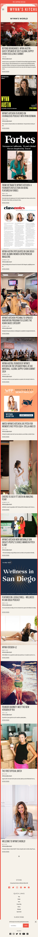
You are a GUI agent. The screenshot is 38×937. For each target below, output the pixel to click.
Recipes (19, 899)
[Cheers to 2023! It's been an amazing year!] (19, 468)
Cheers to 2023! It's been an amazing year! (17, 497)
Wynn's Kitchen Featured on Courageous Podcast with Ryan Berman (19, 114)
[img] (9, 887)
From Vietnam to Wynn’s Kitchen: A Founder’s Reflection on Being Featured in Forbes (17, 187)
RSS (19, 856)
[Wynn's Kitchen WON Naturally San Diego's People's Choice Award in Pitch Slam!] (19, 526)
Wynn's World (19, 18)
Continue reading (5, 71)
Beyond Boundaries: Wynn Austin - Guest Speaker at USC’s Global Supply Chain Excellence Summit (18, 51)
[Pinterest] (20, 934)
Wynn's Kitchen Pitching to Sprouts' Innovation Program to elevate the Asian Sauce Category (17, 320)
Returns (19, 907)
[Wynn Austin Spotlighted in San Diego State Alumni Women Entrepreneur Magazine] (19, 228)
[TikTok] (27, 934)
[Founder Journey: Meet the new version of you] (19, 683)
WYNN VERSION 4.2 (9, 647)
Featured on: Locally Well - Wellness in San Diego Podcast (18, 598)
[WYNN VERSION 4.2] (19, 631)
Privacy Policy (19, 904)
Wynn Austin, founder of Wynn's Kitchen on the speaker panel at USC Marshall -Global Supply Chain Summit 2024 (18, 367)
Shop (19, 896)
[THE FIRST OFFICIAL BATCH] (19, 747)
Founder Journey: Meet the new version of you (15, 708)
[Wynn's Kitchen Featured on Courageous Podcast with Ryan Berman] (19, 94)
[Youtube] (24, 934)
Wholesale (19, 909)
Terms (19, 901)
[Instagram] (13, 934)
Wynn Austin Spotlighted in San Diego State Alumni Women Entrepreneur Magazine (18, 254)
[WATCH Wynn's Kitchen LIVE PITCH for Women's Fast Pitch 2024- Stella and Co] (19, 404)
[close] (36, 921)
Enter (25, 925)
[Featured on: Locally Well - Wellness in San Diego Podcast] (19, 577)
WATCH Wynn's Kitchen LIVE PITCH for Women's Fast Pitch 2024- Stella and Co (18, 424)
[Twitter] (17, 934)
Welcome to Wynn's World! (13, 841)
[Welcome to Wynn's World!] (19, 812)
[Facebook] (11, 934)
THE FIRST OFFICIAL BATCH (12, 771)
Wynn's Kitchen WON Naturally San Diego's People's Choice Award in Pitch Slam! (18, 542)
